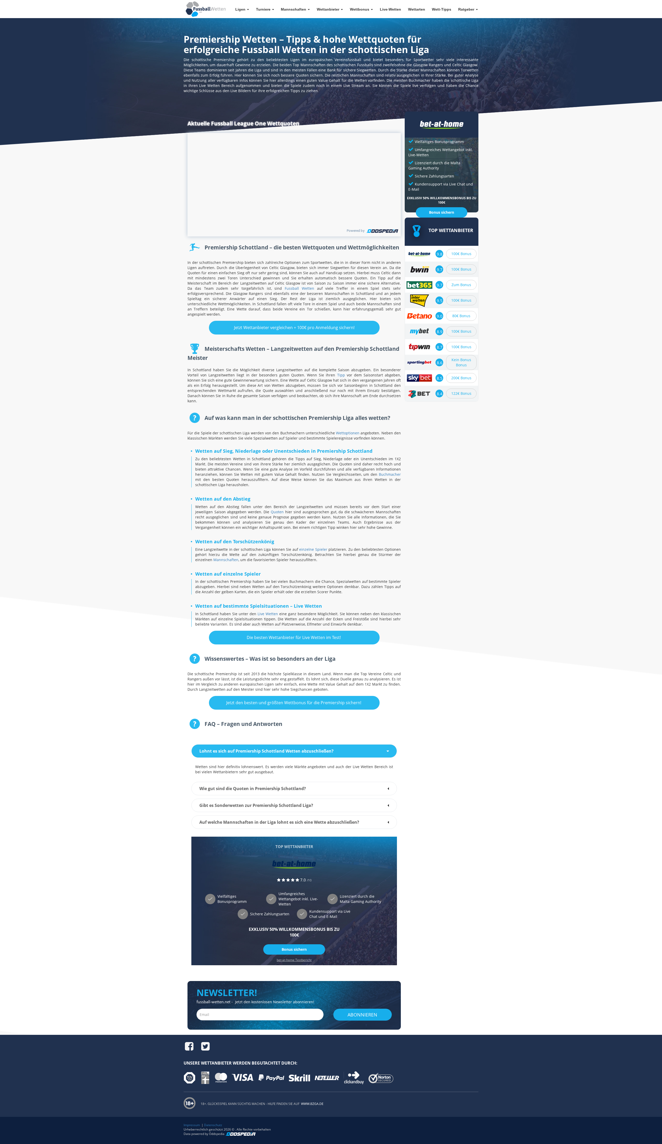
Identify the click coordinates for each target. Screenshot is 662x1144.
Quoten (277, 511)
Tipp (341, 375)
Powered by (355, 231)
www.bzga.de (312, 1104)
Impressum (192, 1125)
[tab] (294, 751)
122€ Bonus (461, 393)
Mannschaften (225, 559)
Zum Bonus (461, 284)
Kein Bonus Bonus (461, 362)
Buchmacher (390, 474)
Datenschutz (213, 1125)
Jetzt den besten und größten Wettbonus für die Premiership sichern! (294, 702)
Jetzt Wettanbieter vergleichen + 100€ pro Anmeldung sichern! (294, 327)
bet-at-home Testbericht (294, 960)
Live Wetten (268, 613)
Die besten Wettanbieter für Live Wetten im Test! (294, 637)
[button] (294, 751)
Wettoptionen (347, 432)
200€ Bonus (461, 377)
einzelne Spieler (313, 549)
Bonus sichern (294, 949)
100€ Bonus (461, 253)
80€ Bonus (461, 315)
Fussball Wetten (299, 288)
